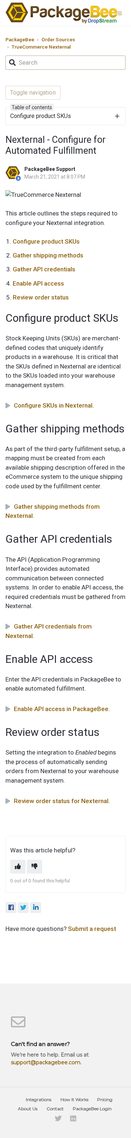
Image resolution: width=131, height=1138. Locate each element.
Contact (55, 1108)
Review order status (41, 297)
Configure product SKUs (46, 241)
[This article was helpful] (17, 867)
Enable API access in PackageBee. (62, 709)
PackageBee (19, 39)
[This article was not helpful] (34, 867)
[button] (122, 12)
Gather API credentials (44, 269)
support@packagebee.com (45, 1062)
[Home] (61, 13)
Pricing (104, 1099)
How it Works (74, 1099)
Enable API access (38, 283)
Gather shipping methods (48, 255)
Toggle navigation (33, 92)
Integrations (38, 1099)
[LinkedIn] (35, 907)
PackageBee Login (92, 1108)
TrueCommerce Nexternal (41, 47)
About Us (27, 1108)
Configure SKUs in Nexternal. (54, 405)
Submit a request (92, 928)
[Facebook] (10, 907)
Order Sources (58, 39)
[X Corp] (23, 907)
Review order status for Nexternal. (62, 801)
